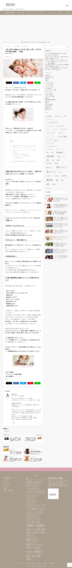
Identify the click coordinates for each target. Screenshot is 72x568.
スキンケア (63, 129)
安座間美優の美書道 (50, 99)
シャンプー (54, 129)
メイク (57, 149)
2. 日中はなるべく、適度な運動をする (22, 156)
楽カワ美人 (49, 163)
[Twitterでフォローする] (11, 422)
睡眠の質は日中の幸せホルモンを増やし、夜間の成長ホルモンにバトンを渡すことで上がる (24, 146)
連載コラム (48, 109)
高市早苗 (54, 184)
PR (46, 80)
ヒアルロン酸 (49, 139)
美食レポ (47, 107)
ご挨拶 (64, 116)
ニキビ (53, 136)
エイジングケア (59, 126)
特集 (47, 102)
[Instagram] (67, 5)
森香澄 (58, 160)
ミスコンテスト (49, 93)
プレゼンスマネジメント (52, 146)
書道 (47, 160)
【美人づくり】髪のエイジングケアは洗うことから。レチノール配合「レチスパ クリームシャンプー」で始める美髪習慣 (56, 61)
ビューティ (8, 46)
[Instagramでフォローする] (13, 422)
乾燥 (47, 152)
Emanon (44, 566)
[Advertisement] (36, 27)
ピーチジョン (57, 139)
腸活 (62, 180)
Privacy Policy (51, 563)
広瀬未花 (59, 156)
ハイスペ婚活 (62, 136)
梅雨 (53, 160)
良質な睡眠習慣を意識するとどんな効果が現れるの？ (24, 162)
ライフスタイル (25, 46)
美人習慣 (57, 175)
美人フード (51, 172)
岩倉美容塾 (50, 156)
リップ (63, 149)
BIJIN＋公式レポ (49, 77)
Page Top (36, 475)
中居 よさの (14, 394)
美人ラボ (60, 172)
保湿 (52, 152)
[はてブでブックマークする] (23, 83)
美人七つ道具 (49, 104)
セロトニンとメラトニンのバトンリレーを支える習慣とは (24, 151)
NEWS (47, 78)
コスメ (47, 129)
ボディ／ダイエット (50, 89)
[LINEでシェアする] (37, 83)
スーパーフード (50, 133)
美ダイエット (50, 167)
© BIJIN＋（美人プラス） (31, 566)
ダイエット (61, 133)
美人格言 (48, 106)
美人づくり (61, 167)
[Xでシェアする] (9, 83)
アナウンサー (48, 82)
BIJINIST (47, 75)
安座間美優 (59, 152)
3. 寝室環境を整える (18, 157)
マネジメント (48, 91)
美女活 (49, 180)
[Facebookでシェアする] (16, 83)
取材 (46, 98)
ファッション (49, 86)
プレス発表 (48, 88)
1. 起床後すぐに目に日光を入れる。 (22, 154)
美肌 (57, 180)
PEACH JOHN (57, 116)
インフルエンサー (49, 83)
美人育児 (7, 431)
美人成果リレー (29, 547)
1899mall (49, 116)
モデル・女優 (16, 46)
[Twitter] (66, 5)
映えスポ (47, 101)
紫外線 (56, 163)
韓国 (47, 184)
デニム (47, 136)
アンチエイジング (50, 119)
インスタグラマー (52, 122)
